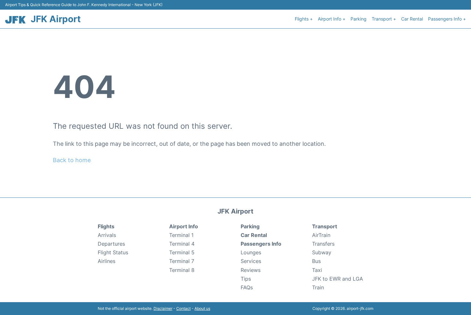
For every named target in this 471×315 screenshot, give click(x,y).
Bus (316, 261)
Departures (111, 244)
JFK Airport (56, 18)
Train (318, 287)
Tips (246, 279)
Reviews (250, 270)
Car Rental (412, 19)
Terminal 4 (181, 244)
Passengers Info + (447, 19)
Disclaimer (162, 308)
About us (202, 308)
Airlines (106, 261)
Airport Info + (331, 19)
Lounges (251, 252)
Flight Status (113, 252)
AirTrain (321, 235)
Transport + (384, 19)
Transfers (323, 244)
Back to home (72, 160)
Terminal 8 (181, 270)
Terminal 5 (181, 252)
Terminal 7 (181, 261)
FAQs (247, 287)
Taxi (317, 270)
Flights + (304, 19)
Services (251, 261)
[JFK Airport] (15, 19)
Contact (183, 308)
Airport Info (183, 226)
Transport (324, 226)
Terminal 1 (181, 235)
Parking (359, 19)
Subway (321, 252)
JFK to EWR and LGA (337, 279)
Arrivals (107, 235)
